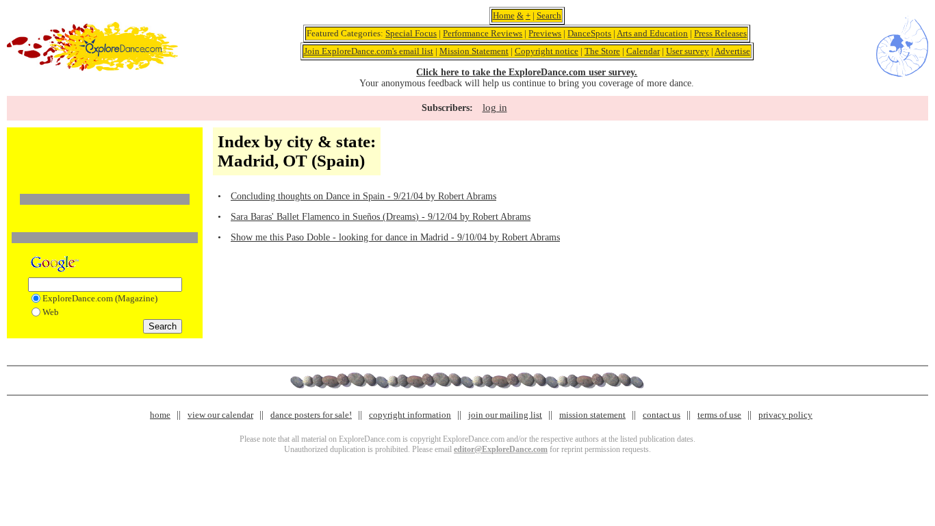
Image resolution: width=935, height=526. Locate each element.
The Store (602, 51)
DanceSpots (589, 33)
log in (495, 107)
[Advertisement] (105, 152)
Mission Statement (474, 51)
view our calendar (220, 415)
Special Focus (411, 33)
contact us (661, 415)
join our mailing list (505, 415)
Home (504, 15)
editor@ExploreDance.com (501, 449)
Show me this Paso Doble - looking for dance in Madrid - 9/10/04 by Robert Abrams (395, 237)
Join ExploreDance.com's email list (368, 51)
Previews (544, 33)
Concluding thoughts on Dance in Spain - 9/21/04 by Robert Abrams (363, 196)
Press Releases (720, 33)
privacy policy (785, 415)
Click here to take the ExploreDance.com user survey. (526, 72)
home (160, 415)
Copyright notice (546, 51)
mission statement (592, 415)
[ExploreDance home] (92, 68)
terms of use (719, 415)
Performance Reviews (482, 33)
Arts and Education (652, 33)
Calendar (643, 51)
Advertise (732, 51)
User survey (687, 51)
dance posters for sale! (311, 415)
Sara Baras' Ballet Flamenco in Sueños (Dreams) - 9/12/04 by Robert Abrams (380, 217)
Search (549, 15)
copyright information (410, 415)
